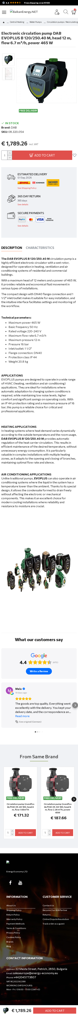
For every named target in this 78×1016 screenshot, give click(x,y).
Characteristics (40, 248)
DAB (14, 127)
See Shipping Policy (27, 188)
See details (23, 204)
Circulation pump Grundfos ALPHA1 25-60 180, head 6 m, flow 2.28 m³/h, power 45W (57, 808)
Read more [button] (22, 716)
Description (11, 248)
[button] (3, 705)
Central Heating (17, 22)
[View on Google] (9, 690)
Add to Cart (54, 1010)
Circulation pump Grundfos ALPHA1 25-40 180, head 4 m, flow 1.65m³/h (20, 807)
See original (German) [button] (30, 721)
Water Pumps (36, 22)
